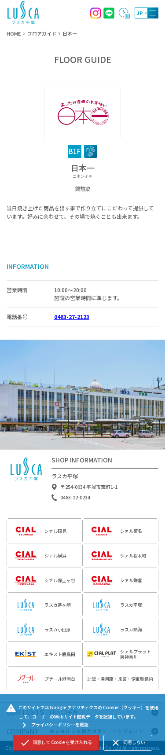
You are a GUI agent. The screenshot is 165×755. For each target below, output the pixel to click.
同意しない (127, 742)
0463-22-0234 (75, 497)
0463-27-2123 (71, 316)
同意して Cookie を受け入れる (56, 742)
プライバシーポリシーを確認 (54, 725)
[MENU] (152, 12)
